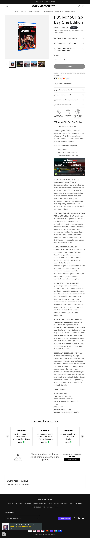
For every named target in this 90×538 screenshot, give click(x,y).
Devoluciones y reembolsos (63, 503)
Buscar (10, 503)
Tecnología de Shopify (50, 534)
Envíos (50, 503)
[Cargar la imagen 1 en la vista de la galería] (12, 64)
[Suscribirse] (37, 518)
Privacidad (27, 503)
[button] (7, 6)
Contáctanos (78, 503)
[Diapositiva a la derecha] (47, 64)
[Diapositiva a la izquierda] (7, 64)
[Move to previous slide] (8, 436)
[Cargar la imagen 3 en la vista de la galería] (27, 64)
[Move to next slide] (82, 436)
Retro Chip (41, 534)
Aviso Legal (18, 503)
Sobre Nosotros (48, 507)
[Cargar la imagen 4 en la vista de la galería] (34, 64)
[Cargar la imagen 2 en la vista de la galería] (19, 64)
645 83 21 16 (37, 507)
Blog (55, 507)
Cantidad (56, 55)
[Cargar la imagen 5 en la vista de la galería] (41, 64)
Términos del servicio (39, 503)
